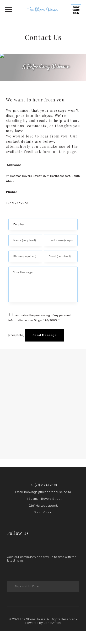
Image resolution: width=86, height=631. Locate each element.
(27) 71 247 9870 (46, 485)
